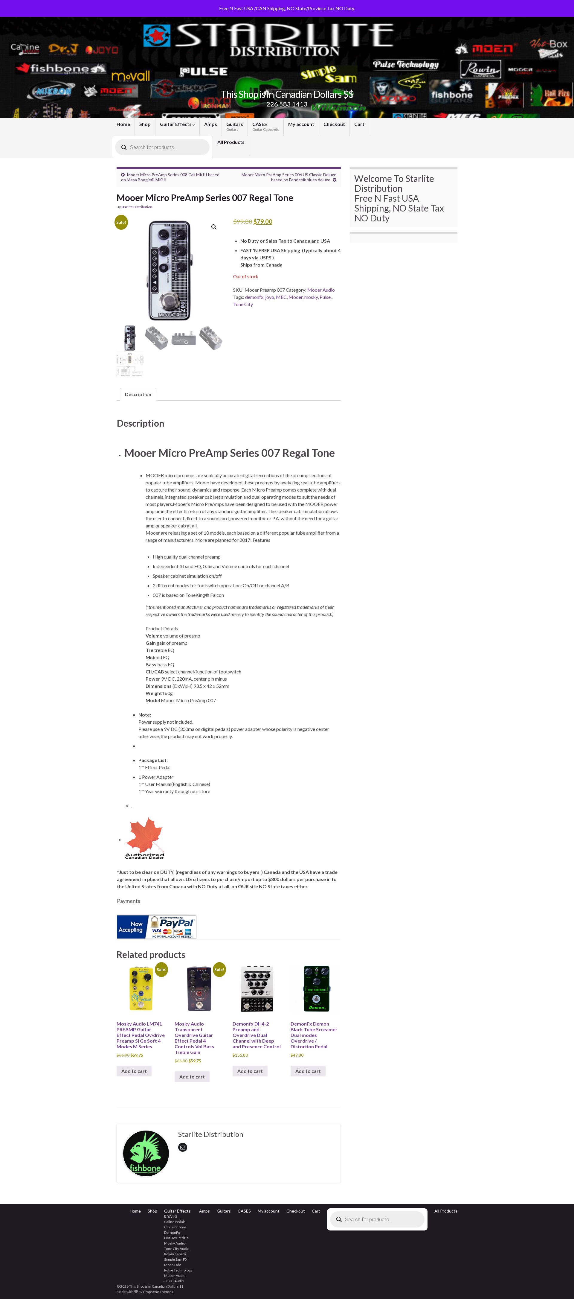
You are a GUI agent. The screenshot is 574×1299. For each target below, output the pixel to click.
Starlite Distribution (136, 207)
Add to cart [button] (134, 1071)
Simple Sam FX (175, 1259)
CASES (265, 126)
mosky (311, 297)
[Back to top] (560, 1285)
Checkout (334, 124)
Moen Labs (172, 1265)
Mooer (295, 297)
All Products (231, 142)
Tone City (243, 304)
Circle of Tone (175, 1227)
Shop (145, 124)
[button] (214, 227)
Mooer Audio (321, 290)
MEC (281, 297)
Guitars (234, 126)
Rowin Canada (175, 1254)
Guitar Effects (176, 124)
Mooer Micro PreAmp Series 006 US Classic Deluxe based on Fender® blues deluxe (289, 177)
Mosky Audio (174, 1243)
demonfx (254, 297)
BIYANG (170, 1216)
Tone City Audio (176, 1248)
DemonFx (172, 1232)
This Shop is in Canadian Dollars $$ (287, 94)
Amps (210, 124)
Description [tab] (138, 394)
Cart (359, 124)
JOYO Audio (174, 1281)
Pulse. (326, 297)
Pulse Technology (178, 1270)
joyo (269, 297)
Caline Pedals (175, 1221)
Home (123, 124)
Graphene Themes (158, 1291)
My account (301, 124)
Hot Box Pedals (176, 1238)
